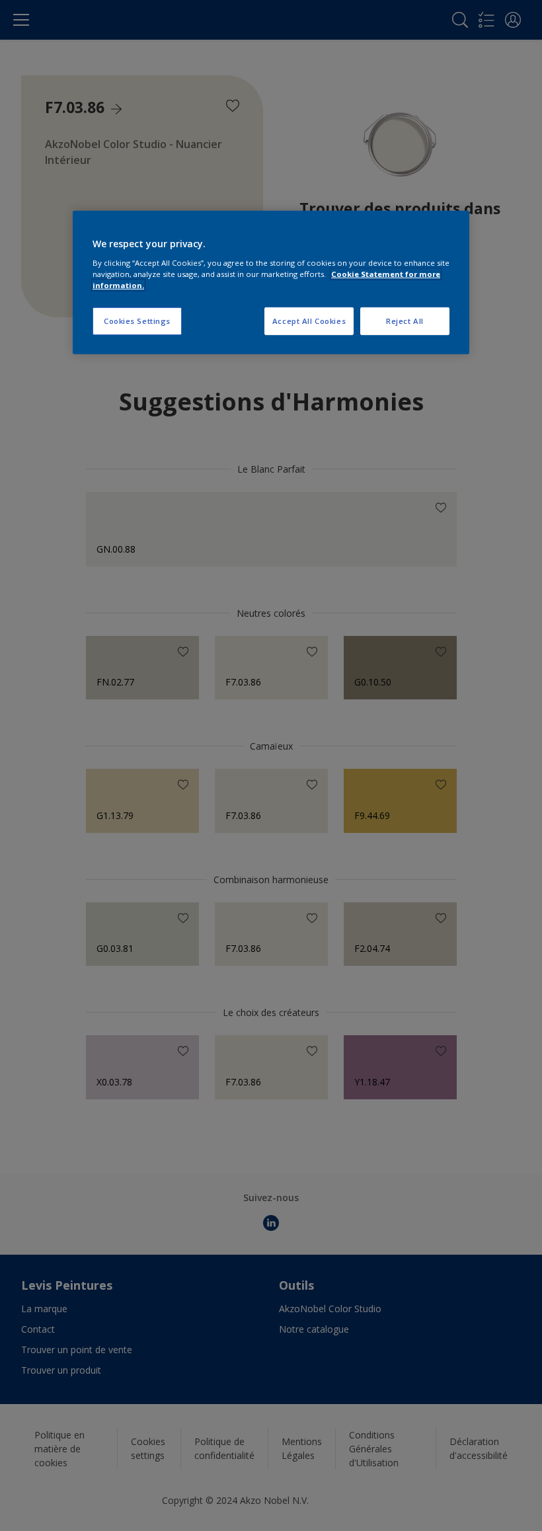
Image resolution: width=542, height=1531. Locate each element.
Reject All (405, 321)
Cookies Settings (137, 321)
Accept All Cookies (309, 321)
